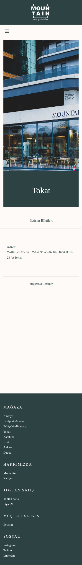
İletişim (8, 524)
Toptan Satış (11, 499)
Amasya (8, 416)
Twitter (7, 550)
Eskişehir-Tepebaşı (15, 426)
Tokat (6, 431)
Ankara (7, 447)
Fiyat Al (8, 504)
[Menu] (7, 30)
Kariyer (8, 478)
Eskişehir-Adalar (13, 421)
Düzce (7, 452)
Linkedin (9, 555)
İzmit (6, 442)
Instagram (9, 545)
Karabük (8, 437)
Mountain (9, 473)
